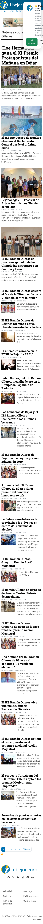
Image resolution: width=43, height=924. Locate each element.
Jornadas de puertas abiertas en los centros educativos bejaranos (21, 818)
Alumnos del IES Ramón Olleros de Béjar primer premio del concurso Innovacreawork (18, 490)
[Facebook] (8, 877)
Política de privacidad (7, 902)
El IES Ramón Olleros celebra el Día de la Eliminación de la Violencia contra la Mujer (21, 294)
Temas (11, 11)
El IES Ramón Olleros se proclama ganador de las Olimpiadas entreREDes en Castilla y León (19, 264)
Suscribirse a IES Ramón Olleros (2, 854)
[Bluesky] (18, 877)
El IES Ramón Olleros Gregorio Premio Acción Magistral (17, 562)
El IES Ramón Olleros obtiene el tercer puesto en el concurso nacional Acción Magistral (21, 744)
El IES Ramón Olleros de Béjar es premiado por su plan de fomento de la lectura (21, 323)
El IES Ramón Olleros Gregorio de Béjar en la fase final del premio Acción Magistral (20, 628)
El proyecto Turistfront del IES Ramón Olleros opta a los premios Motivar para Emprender (21, 781)
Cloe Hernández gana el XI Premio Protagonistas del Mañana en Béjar (20, 55)
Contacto (7, 896)
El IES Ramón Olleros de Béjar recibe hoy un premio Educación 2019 (20, 458)
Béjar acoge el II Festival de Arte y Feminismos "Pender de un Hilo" (20, 203)
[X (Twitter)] (13, 877)
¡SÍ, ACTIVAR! (32, 42)
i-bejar (3, 11)
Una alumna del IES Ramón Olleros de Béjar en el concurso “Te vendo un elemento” (20, 662)
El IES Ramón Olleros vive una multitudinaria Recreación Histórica (19, 705)
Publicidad (7, 891)
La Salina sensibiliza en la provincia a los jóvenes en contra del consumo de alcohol (19, 524)
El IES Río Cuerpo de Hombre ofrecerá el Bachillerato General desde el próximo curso (21, 143)
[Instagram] (23, 877)
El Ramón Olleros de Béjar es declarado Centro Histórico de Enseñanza (21, 593)
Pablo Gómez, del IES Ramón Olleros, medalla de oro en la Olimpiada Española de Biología (21, 383)
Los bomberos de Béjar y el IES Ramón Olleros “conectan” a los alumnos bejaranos (19, 417)
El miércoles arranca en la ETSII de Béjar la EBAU (19, 352)
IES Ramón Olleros (23, 11)
